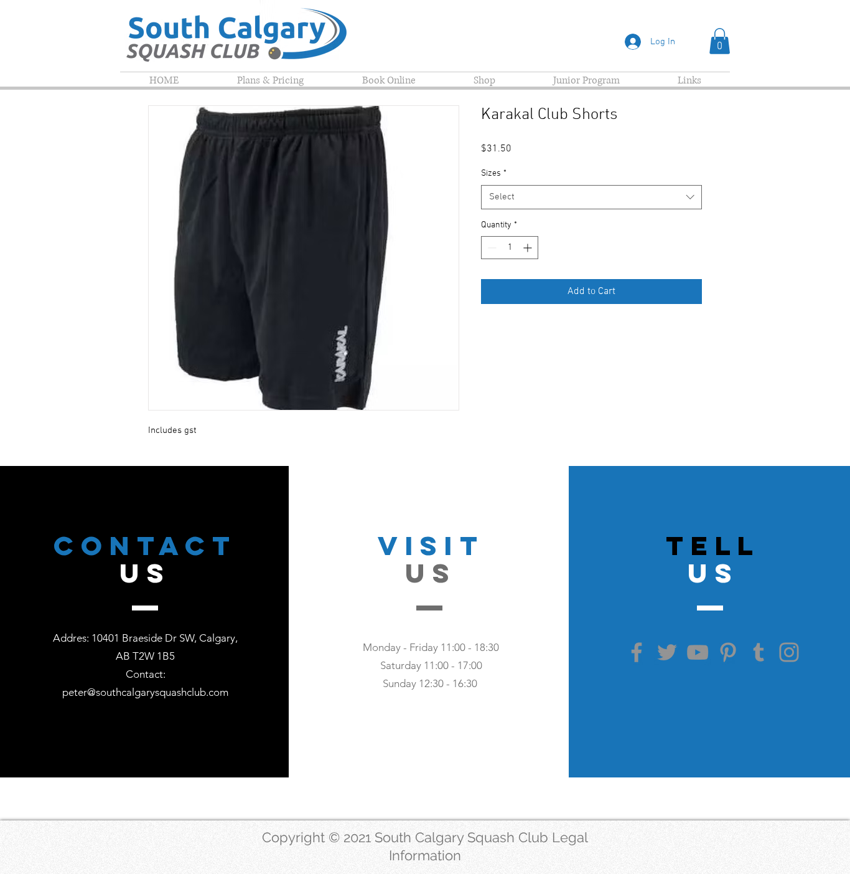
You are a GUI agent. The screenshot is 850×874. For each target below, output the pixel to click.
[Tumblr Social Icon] (758, 652)
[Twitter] (667, 652)
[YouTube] (697, 652)
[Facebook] (636, 652)
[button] (720, 41)
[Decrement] (490, 248)
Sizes (494, 173)
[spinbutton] (509, 248)
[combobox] (591, 197)
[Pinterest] (728, 652)
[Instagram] (789, 652)
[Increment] (528, 248)
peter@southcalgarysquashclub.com (145, 692)
